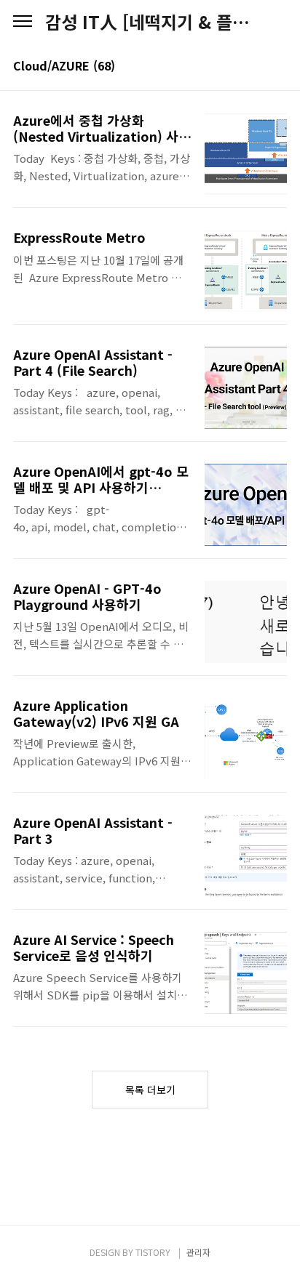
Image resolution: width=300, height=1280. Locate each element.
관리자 (198, 1252)
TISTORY (152, 1252)
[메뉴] (22, 21)
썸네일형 (258, 67)
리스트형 (278, 67)
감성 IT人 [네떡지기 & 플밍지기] (150, 22)
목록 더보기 (150, 1089)
